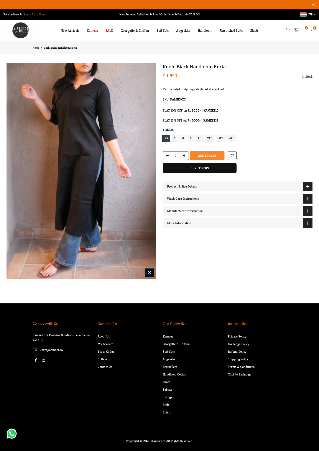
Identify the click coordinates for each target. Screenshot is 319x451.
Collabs (102, 359)
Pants (166, 382)
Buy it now (200, 168)
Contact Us (105, 367)
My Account (105, 344)
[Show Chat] (12, 433)
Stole (166, 405)
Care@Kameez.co (51, 350)
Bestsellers (170, 367)
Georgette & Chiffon (135, 30)
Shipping (188, 89)
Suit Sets (163, 30)
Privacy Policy (237, 336)
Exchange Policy (238, 344)
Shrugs (167, 397)
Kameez (92, 30)
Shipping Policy (238, 359)
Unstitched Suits (231, 30)
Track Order (106, 351)
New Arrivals (70, 30)
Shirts (254, 30)
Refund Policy (237, 351)
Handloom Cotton (174, 374)
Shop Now (38, 14)
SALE (109, 30)
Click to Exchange (239, 374)
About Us (104, 336)
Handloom (205, 30)
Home (36, 47)
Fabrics (167, 389)
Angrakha (183, 30)
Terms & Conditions (241, 367)
